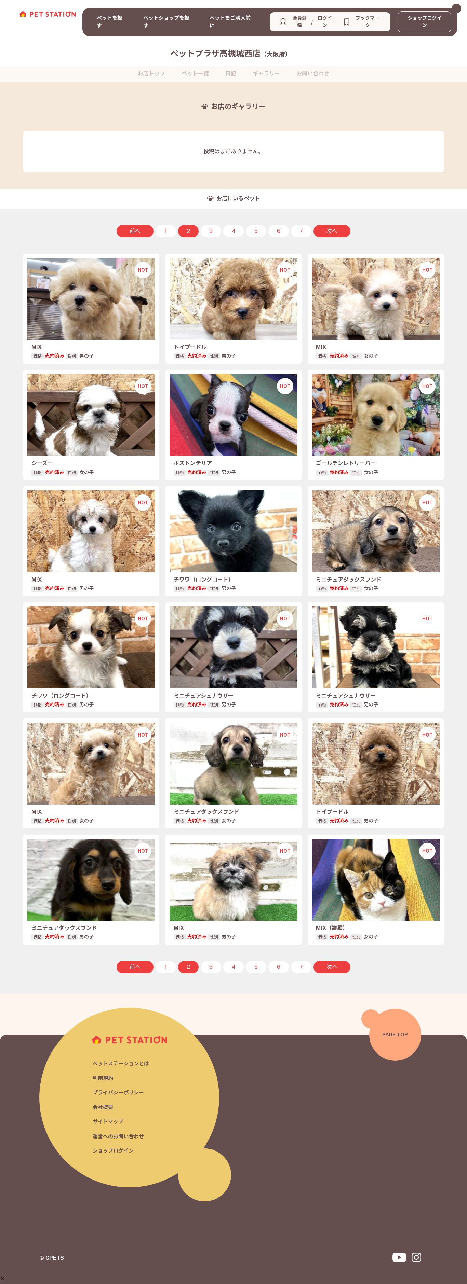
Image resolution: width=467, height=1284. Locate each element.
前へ (135, 231)
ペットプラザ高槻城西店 (230, 53)
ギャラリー (266, 73)
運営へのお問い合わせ (118, 1136)
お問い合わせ (312, 73)
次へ (331, 231)
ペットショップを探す (166, 22)
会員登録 (299, 21)
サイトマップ (108, 1122)
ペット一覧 (195, 73)
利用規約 (103, 1078)
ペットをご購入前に (230, 22)
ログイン (325, 21)
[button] (2, 1278)
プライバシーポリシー (118, 1092)
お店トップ (151, 73)
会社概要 (103, 1107)
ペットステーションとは (121, 1063)
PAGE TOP (395, 1034)
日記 (230, 73)
